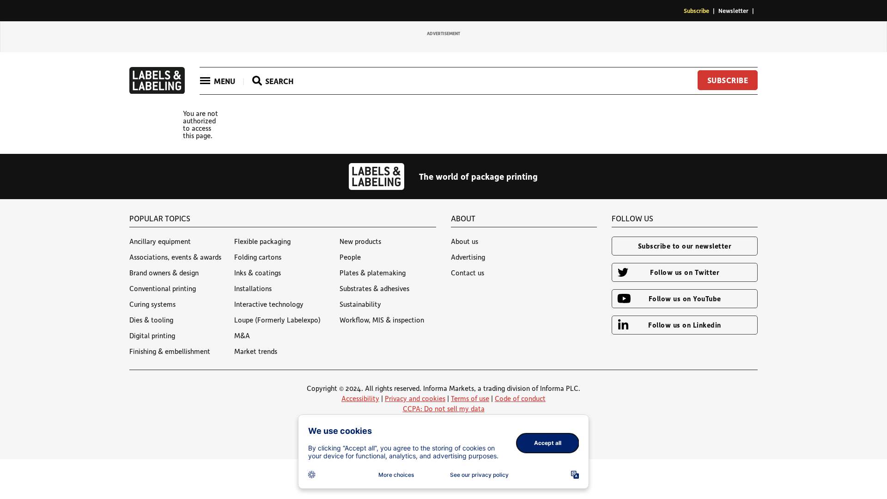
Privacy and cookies (415, 398)
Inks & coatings (257, 272)
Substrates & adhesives (374, 288)
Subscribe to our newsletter (685, 245)
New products (360, 241)
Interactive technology (269, 304)
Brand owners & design (164, 272)
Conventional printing (162, 288)
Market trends (255, 351)
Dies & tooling (151, 319)
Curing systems (152, 304)
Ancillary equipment (160, 241)
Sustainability (360, 304)
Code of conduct (520, 398)
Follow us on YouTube (685, 298)
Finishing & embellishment (169, 351)
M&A (242, 335)
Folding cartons (257, 257)
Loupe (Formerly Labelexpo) (277, 319)
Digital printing (152, 335)
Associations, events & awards (175, 257)
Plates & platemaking (373, 272)
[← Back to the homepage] (157, 91)
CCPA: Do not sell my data (444, 408)
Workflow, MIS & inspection (382, 319)
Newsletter (733, 10)
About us (464, 241)
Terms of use (470, 398)
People (350, 257)
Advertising (468, 257)
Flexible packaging (262, 241)
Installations (253, 288)
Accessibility (360, 398)
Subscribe (696, 10)
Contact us (467, 272)
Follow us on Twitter (684, 272)
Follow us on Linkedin (684, 324)
